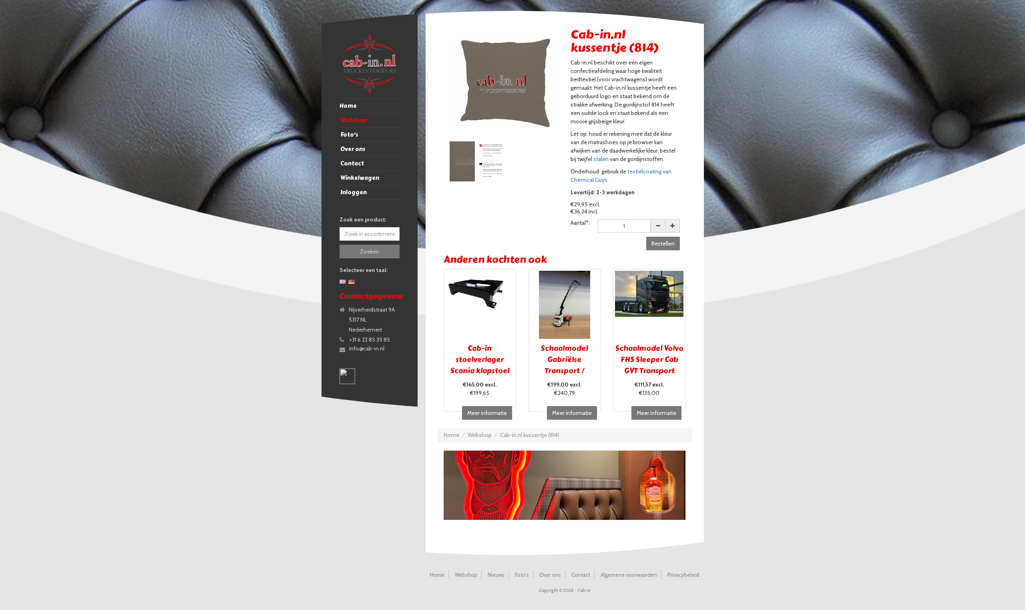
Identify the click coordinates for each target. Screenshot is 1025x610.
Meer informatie (487, 413)
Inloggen (353, 192)
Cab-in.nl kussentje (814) (529, 435)
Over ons (352, 149)
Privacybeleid (683, 575)
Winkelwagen (359, 178)
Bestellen (663, 243)
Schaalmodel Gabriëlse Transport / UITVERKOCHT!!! (564, 365)
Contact (352, 163)
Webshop (353, 120)
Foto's (349, 135)
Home (348, 106)
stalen (601, 159)
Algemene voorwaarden (629, 575)
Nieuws (496, 575)
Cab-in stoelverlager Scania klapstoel (479, 359)
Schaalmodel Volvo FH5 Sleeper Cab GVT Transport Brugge (649, 365)
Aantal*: (580, 222)
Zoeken (369, 251)
